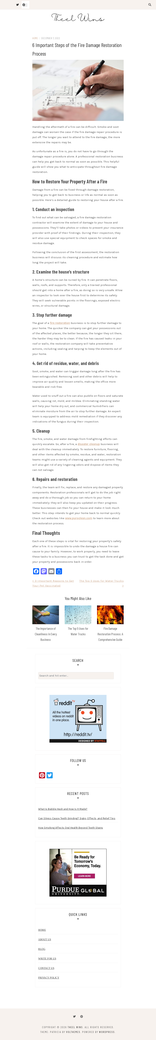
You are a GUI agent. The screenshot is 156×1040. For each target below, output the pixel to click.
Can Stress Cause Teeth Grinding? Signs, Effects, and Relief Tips (76, 818)
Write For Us (47, 958)
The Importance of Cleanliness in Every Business (46, 633)
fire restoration (60, 323)
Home (35, 38)
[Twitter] (74, 1016)
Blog (41, 949)
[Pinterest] (81, 1016)
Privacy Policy (48, 977)
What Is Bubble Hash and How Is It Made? (63, 809)
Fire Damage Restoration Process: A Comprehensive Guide (110, 633)
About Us (44, 939)
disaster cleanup (89, 444)
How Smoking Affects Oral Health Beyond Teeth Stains (70, 827)
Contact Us (46, 968)
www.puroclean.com (78, 518)
